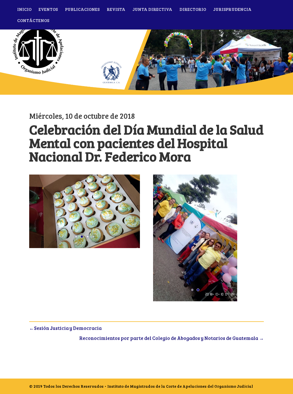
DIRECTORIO (192, 9)
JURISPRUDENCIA (232, 9)
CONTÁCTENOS (33, 20)
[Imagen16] (84, 248)
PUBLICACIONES (82, 9)
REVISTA (116, 9)
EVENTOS (48, 9)
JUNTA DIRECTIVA (152, 9)
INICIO (24, 9)
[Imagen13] (195, 301)
